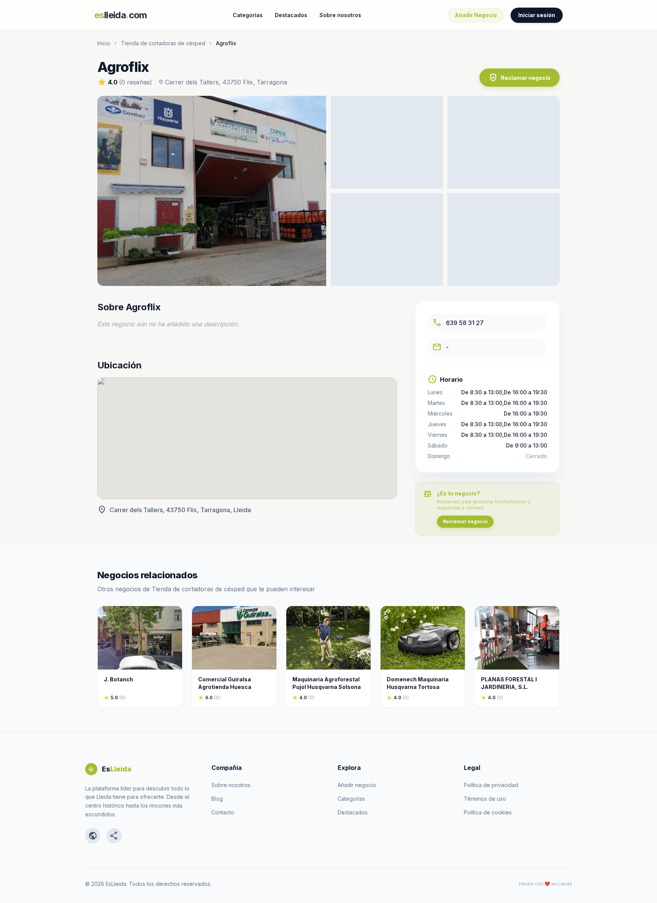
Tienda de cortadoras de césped (163, 43)
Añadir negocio (357, 785)
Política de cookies (488, 812)
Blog (217, 798)
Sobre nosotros (340, 15)
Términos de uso (485, 798)
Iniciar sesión (536, 15)
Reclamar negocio (520, 77)
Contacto (222, 812)
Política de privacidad (491, 785)
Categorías (248, 15)
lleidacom (120, 15)
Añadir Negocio (476, 15)
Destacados (291, 15)
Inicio (103, 43)
